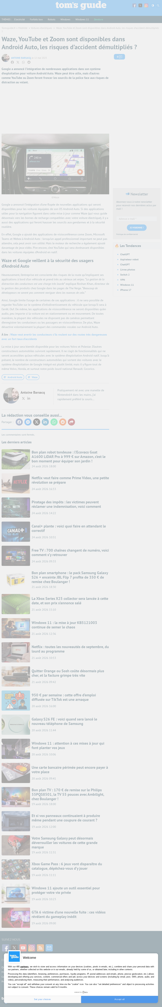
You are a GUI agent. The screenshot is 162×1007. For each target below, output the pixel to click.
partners (24, 966)
